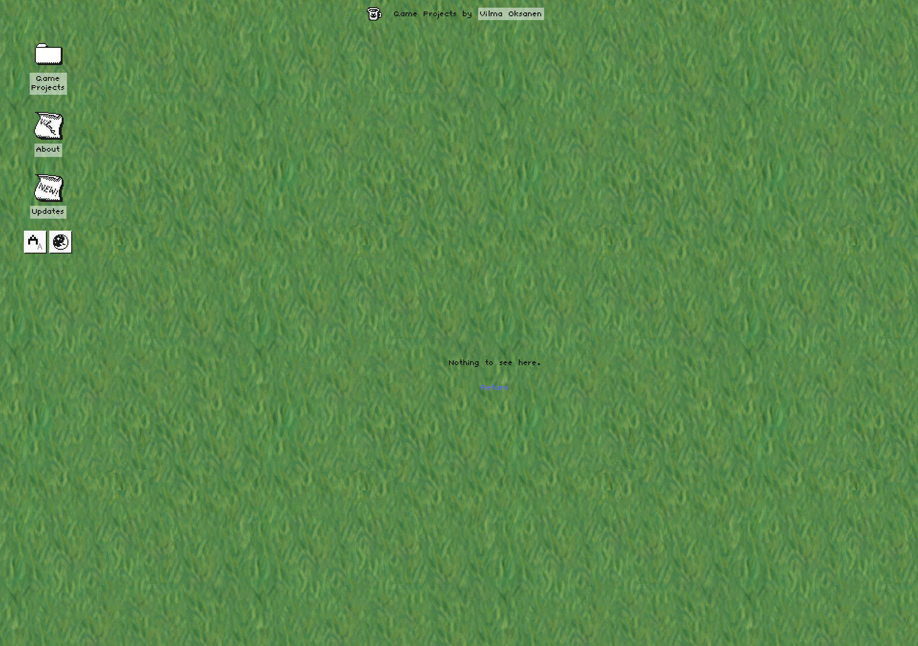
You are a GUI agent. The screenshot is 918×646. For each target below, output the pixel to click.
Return (495, 388)
